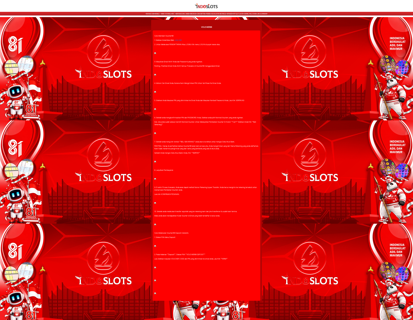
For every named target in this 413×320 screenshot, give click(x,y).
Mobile (157, 13)
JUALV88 (178, 40)
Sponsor (230, 13)
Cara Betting (201, 13)
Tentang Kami (150, 13)
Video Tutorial (166, 13)
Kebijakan (193, 13)
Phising (208, 13)
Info (172, 13)
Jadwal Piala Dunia (250, 13)
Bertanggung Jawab (182, 13)
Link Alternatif (262, 13)
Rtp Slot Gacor (238, 13)
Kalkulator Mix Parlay (219, 13)
